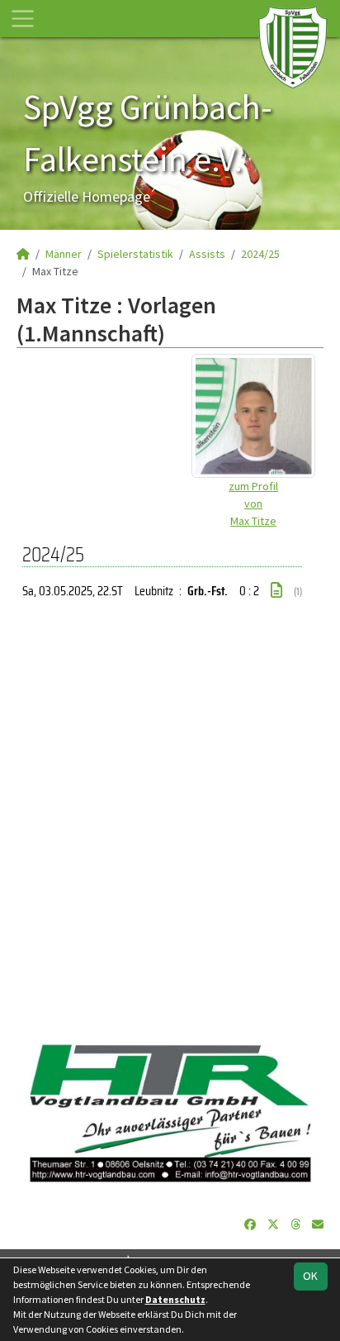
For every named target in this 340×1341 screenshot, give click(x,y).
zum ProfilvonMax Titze (253, 503)
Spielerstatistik (135, 253)
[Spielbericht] (276, 590)
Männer (63, 253)
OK (310, 1275)
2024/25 (260, 253)
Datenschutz (175, 1299)
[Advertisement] (170, 822)
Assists (207, 253)
